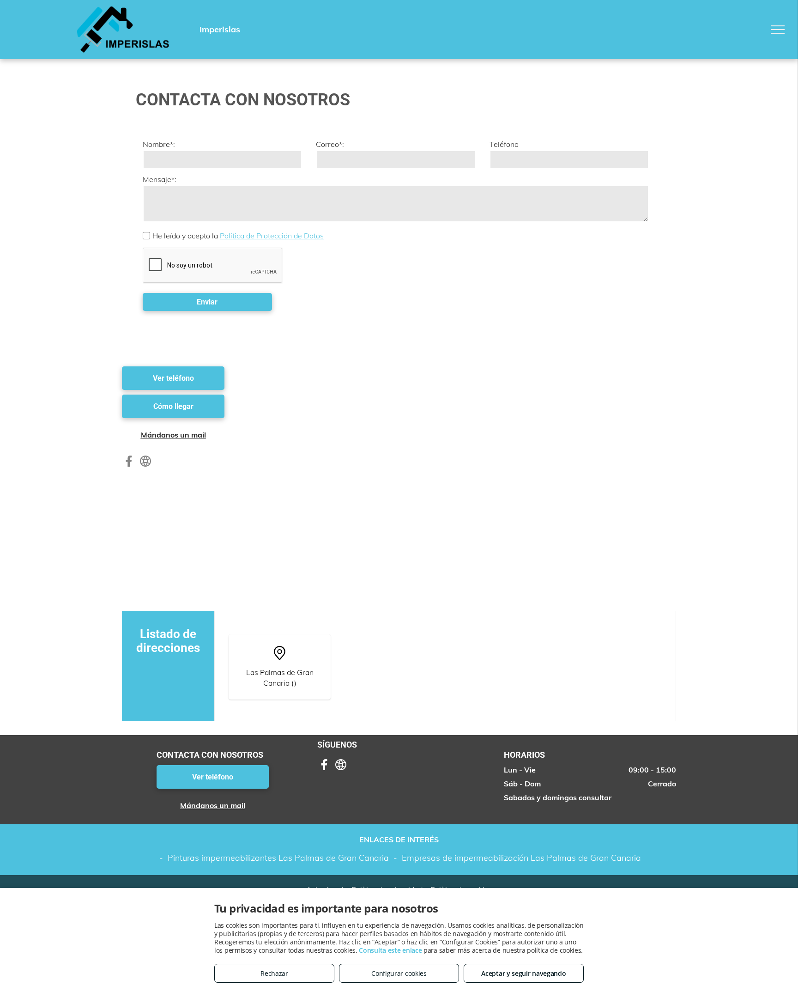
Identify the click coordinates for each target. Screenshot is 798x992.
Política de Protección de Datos (272, 235)
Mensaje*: (159, 179)
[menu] (778, 30)
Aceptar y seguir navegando (523, 973)
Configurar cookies (399, 973)
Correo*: (330, 144)
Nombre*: (159, 144)
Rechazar (274, 973)
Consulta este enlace (390, 950)
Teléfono (504, 144)
